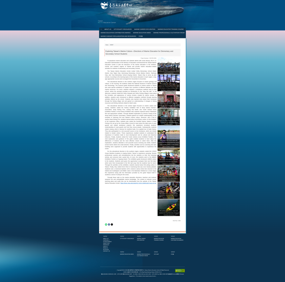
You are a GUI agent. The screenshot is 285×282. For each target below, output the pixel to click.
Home (107, 44)
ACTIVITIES (106, 249)
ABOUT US (105, 238)
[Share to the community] (106, 224)
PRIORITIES (106, 244)
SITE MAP (156, 254)
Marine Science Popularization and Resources (118, 36)
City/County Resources (123, 29)
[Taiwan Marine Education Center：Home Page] (116, 5)
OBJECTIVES (106, 243)
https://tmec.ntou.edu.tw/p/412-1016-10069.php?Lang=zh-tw (138, 183)
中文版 (141, 36)
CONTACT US (106, 251)
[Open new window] (169, 65)
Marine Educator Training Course (171, 29)
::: (101, 29)
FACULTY (105, 246)
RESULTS (105, 248)
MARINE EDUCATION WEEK (127, 254)
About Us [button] (107, 29)
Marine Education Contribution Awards (116, 32)
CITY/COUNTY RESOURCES (127, 238)
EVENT (111, 44)
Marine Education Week (142, 32)
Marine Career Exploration (144, 29)
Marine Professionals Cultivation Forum (169, 32)
